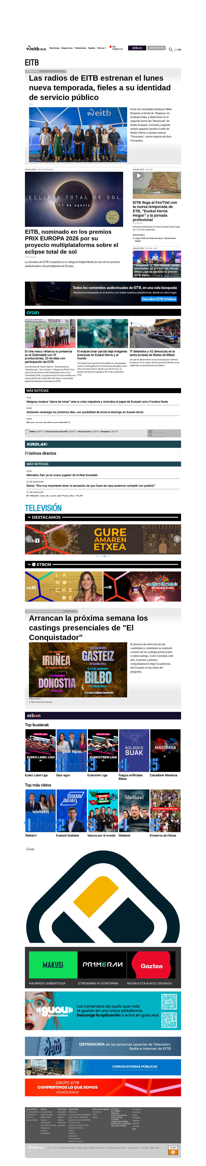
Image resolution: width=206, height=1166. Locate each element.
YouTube (135, 1126)
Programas (45, 1128)
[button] (96, 556)
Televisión (80, 48)
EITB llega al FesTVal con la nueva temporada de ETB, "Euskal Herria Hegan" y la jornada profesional (155, 211)
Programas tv (31, 1115)
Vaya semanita (32, 1120)
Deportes (67, 48)
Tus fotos (158, 432)
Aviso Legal (82, 1148)
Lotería (115, 1119)
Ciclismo (72, 1133)
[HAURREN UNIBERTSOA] (53, 964)
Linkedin (135, 1123)
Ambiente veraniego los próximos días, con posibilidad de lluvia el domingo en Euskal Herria (85, 412)
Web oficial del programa (41, 702)
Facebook (136, 1112)
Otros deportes (74, 1138)
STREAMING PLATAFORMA (98, 983)
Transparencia (133, 1148)
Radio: (44, 1109)
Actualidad (62, 1112)
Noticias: (62, 1109)
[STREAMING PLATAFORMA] (102, 964)
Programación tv (32, 1112)
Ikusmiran (62, 1123)
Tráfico (115, 1113)
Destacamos (46, 517)
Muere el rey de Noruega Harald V (48, 422)
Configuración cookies (116, 1148)
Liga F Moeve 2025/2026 (78, 1117)
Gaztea (44, 1120)
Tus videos (158, 435)
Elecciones (116, 1117)
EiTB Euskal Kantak (48, 1125)
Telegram (136, 1121)
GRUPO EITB (156, 48)
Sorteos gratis (119, 1115)
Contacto (145, 1148)
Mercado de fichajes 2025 (79, 1125)
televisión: (31, 1109)
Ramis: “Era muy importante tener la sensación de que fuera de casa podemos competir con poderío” (91, 485)
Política (60, 1117)
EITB (32, 63)
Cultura (60, 1120)
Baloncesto (73, 1136)
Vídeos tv (30, 1117)
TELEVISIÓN (43, 508)
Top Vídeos (97, 1112)
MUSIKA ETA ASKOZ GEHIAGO (149, 983)
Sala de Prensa (118, 1126)
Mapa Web (154, 1148)
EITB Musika (46, 1123)
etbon (44, 564)
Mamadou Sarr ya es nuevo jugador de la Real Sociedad (62, 475)
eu (175, 49)
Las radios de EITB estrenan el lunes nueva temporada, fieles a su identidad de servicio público (100, 88)
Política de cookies (97, 1148)
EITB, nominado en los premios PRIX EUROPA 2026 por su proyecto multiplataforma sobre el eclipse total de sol (71, 241)
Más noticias (37, 390)
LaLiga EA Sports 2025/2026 (80, 1115)
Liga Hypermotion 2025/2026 (80, 1120)
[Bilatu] (171, 50)
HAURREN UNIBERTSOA (47, 983)
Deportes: (74, 1109)
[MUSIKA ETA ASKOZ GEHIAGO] (151, 964)
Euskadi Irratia (46, 1112)
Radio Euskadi (46, 1115)
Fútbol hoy (73, 1112)
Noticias (54, 48)
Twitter (135, 1115)
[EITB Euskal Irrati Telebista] (36, 48)
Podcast (44, 1131)
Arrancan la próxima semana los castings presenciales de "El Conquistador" (88, 628)
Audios (95, 1117)
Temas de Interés (119, 1122)
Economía (62, 1115)
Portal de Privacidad (67, 1148)
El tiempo (116, 1111)
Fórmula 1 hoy (74, 1123)
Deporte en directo (76, 1141)
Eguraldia (61, 1125)
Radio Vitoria (46, 1117)
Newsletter (136, 1109)
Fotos (95, 1115)
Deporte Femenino (76, 1128)
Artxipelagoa (45, 1133)
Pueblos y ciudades (121, 1124)
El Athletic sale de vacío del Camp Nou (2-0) (55, 496)
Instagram (136, 1118)
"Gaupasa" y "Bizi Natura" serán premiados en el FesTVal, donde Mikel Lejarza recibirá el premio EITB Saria (156, 270)
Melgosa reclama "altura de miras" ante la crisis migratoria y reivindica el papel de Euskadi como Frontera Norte (97, 401)
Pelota (71, 1131)
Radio (91, 48)
